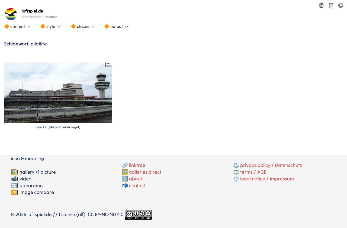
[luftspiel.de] (11, 14)
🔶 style (47, 26)
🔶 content (14, 26)
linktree (137, 165)
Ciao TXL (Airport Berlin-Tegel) (58, 127)
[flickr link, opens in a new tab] (341, 5)
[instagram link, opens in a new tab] (321, 5)
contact (137, 185)
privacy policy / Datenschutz (271, 165)
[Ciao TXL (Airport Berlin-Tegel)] (58, 92)
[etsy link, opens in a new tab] (331, 5)
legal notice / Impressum (267, 179)
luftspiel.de (32, 11)
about (135, 179)
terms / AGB (253, 172)
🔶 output (113, 26)
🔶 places (79, 26)
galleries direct (145, 172)
